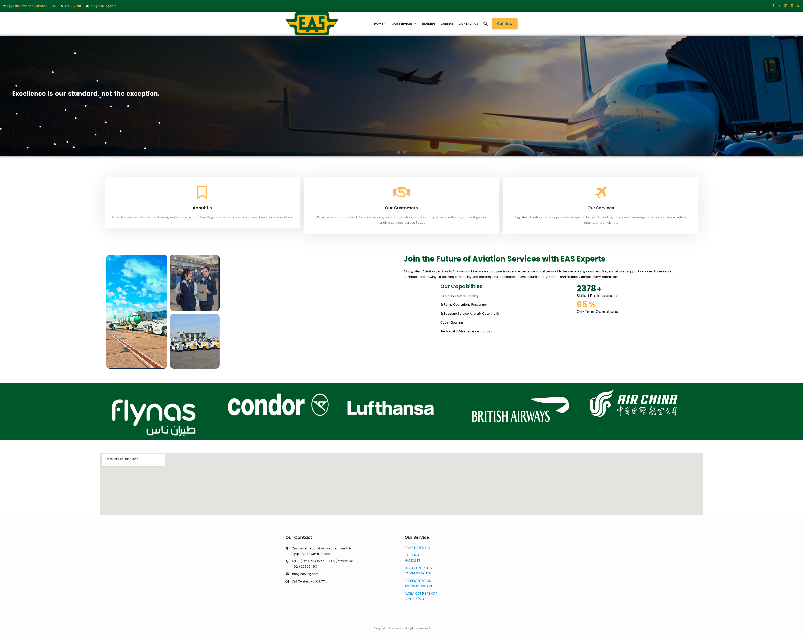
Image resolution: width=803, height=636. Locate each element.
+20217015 (72, 6)
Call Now (504, 23)
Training (428, 24)
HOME (378, 24)
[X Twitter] (779, 5)
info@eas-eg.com (103, 6)
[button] (398, 152)
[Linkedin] (792, 5)
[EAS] (312, 24)
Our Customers (401, 207)
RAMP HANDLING (417, 547)
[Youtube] (798, 5)
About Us (202, 207)
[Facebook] (773, 5)
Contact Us (468, 24)
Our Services (402, 24)
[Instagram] (785, 5)
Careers (447, 24)
